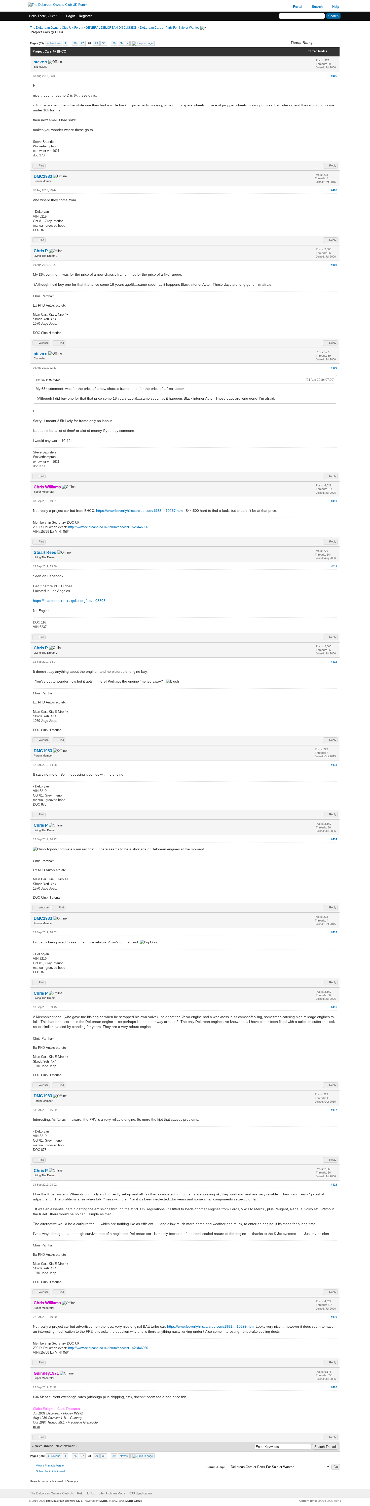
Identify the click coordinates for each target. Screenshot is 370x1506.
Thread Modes (317, 51)
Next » (124, 43)
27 (82, 43)
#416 (334, 1007)
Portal (297, 7)
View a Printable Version (50, 1465)
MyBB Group (133, 1500)
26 (75, 43)
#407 (334, 190)
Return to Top (86, 1493)
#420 (334, 1387)
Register (85, 16)
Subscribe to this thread (50, 1471)
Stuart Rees (45, 552)
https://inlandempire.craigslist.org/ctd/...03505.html (73, 601)
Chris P (41, 251)
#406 (334, 75)
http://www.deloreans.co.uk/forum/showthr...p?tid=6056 (108, 527)
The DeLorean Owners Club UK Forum (56, 27)
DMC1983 (43, 176)
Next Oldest (44, 1446)
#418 (334, 1184)
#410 (334, 501)
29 (96, 43)
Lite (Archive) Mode (112, 1493)
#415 (334, 932)
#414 (334, 839)
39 (114, 43)
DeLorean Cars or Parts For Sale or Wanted (170, 27)
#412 (334, 661)
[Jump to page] (142, 43)
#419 (334, 1316)
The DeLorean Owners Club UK (52, 1493)
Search (317, 7)
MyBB (103, 1500)
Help (335, 7)
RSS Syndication (140, 1493)
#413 (334, 764)
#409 (334, 367)
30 (103, 43)
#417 (334, 1109)
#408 (334, 264)
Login (70, 16)
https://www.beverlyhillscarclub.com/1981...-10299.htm (210, 1326)
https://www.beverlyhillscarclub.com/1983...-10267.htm (139, 511)
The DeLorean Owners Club (64, 1500)
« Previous (53, 43)
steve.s (40, 62)
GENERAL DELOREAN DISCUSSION (111, 27)
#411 (334, 566)
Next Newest (65, 1446)
